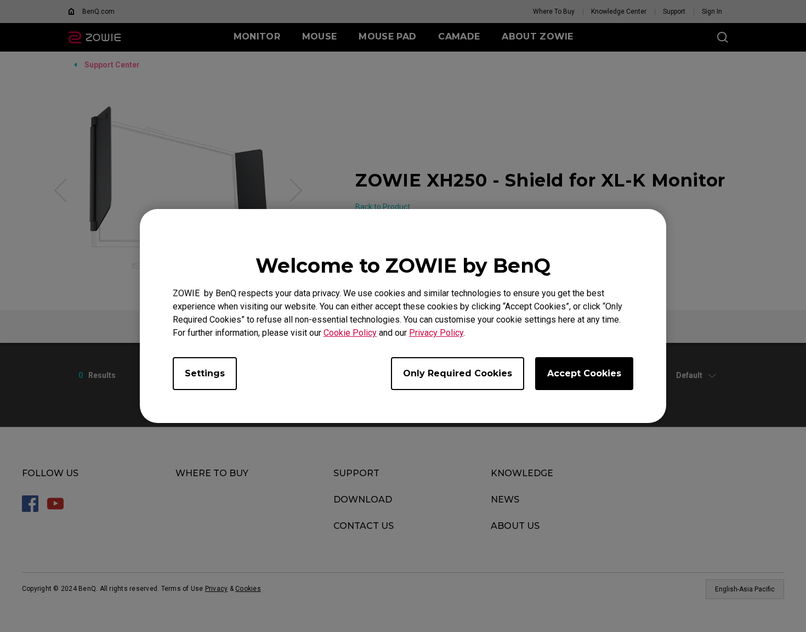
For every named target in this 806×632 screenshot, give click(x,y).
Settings (205, 373)
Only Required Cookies (457, 373)
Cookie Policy (350, 333)
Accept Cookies (584, 373)
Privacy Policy (436, 333)
